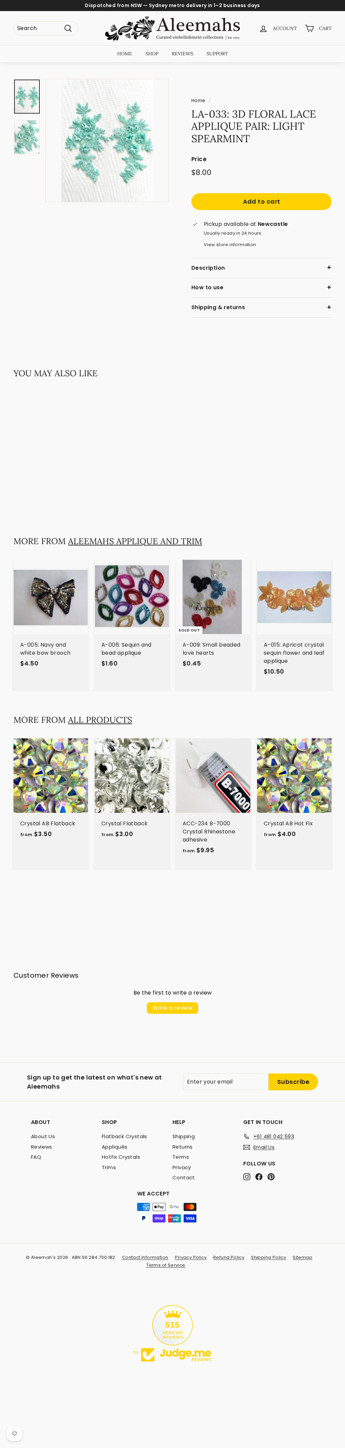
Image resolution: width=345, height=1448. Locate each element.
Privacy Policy (191, 1257)
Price (199, 159)
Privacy (181, 1167)
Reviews (41, 1146)
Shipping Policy (268, 1257)
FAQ (36, 1156)
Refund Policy (228, 1257)
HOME (124, 54)
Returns (182, 1146)
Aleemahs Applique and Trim (135, 541)
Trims (109, 1167)
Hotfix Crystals (121, 1156)
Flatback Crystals (124, 1136)
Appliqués (115, 1146)
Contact (183, 1177)
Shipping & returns (218, 307)
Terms (180, 1156)
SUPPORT (217, 54)
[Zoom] (107, 140)
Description (208, 268)
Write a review (173, 1008)
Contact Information (145, 1257)
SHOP (152, 54)
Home (198, 100)
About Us (43, 1136)
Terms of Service (165, 1265)
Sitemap (302, 1257)
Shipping (183, 1136)
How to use (207, 287)
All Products (100, 719)
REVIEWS (182, 54)
